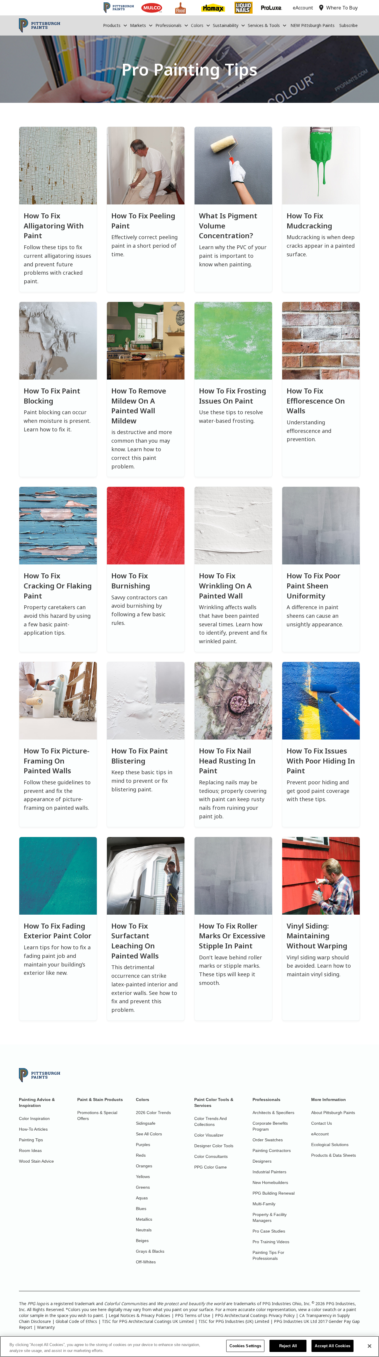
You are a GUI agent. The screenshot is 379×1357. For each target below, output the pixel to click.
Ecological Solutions (330, 1144)
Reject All (288, 1346)
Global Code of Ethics (76, 1321)
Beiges (142, 1240)
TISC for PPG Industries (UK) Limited (233, 1321)
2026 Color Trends (153, 1112)
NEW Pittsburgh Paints (312, 25)
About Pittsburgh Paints (333, 1112)
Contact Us (321, 1123)
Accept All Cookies (332, 1346)
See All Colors (149, 1134)
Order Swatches (268, 1139)
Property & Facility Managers (270, 1217)
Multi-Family (264, 1203)
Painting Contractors (272, 1150)
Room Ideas (30, 1150)
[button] (115, 25)
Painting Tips (31, 1139)
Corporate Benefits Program (270, 1126)
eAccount (320, 1134)
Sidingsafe (145, 1123)
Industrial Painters (269, 1171)
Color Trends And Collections (210, 1121)
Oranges (144, 1166)
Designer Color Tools (213, 1145)
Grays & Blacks (150, 1251)
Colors (197, 25)
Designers (262, 1161)
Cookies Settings (245, 1346)
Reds (141, 1155)
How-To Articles (33, 1129)
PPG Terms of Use (192, 1315)
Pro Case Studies (269, 1231)
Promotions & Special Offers (97, 1115)
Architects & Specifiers (273, 1112)
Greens (143, 1187)
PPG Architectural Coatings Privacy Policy (255, 1315)
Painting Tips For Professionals (268, 1255)
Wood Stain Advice (36, 1161)
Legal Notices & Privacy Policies (139, 1315)
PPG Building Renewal (274, 1193)
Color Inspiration (34, 1118)
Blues (141, 1208)
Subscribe (348, 25)
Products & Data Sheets (333, 1155)
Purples (143, 1144)
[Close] (369, 1346)
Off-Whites (146, 1262)
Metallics (144, 1219)
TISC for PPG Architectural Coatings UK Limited (148, 1321)
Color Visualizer (209, 1135)
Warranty (46, 1327)
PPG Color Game (210, 1167)
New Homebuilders (270, 1182)
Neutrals (144, 1230)
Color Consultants (211, 1156)
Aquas (142, 1198)
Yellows (143, 1176)
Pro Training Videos (271, 1241)
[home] (39, 25)
